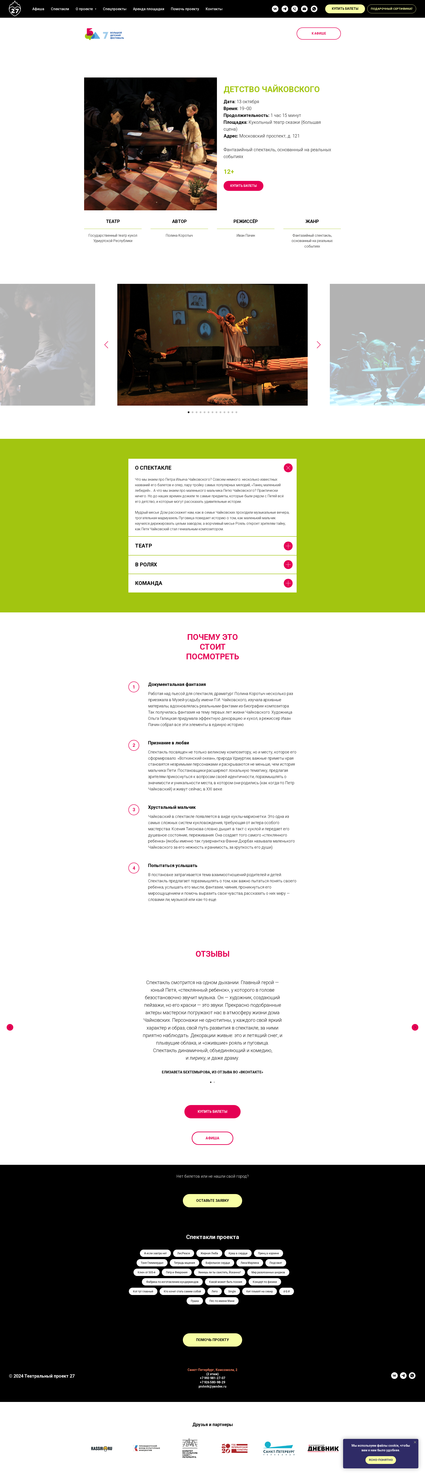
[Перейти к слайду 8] (216, 412)
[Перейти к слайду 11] (228, 412)
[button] (391, 8)
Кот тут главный (143, 1291)
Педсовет (276, 1262)
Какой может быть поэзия (225, 1281)
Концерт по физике (265, 1281)
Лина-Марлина (250, 1262)
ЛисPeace (183, 1253)
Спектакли (60, 9)
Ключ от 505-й (146, 1272)
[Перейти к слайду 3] (196, 412)
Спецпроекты (114, 9)
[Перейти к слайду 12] (232, 412)
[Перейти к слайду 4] (200, 412)
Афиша (38, 9)
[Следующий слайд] (319, 344)
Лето (215, 1291)
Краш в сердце (238, 1253)
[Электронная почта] (304, 9)
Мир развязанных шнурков (268, 1272)
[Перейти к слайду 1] (188, 412)
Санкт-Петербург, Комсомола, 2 (212, 1370)
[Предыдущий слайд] (106, 344)
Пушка (195, 1301)
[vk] (275, 9)
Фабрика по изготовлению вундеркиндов (172, 1281)
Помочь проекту (185, 9)
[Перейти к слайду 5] (204, 412)
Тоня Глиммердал (152, 1262)
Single (232, 1291)
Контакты (214, 9)
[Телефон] (294, 9)
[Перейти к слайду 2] (192, 412)
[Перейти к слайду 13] (236, 412)
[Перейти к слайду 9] (220, 412)
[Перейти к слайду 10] (224, 412)
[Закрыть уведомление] (415, 1442)
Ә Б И (286, 1291)
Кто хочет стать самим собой (182, 1291)
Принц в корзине (268, 1253)
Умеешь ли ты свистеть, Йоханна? (219, 1272)
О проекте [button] (85, 9)
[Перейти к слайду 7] (212, 412)
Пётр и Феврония (176, 1272)
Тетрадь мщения (184, 1262)
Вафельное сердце (218, 1262)
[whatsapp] (314, 9)
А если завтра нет (155, 1253)
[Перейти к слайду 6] (208, 412)
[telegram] (285, 9)
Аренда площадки (148, 9)
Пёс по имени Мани (221, 1301)
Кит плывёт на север (259, 1291)
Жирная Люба (209, 1253)
